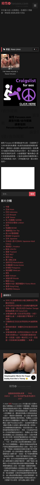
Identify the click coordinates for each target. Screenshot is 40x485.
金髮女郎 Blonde (12, 278)
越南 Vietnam (11, 276)
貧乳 (7, 273)
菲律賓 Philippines (13, 268)
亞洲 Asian (10, 209)
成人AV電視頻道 (12, 233)
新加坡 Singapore (13, 236)
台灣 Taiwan (10, 217)
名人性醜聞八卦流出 (14, 220)
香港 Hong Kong (12, 286)
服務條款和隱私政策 (16, 393)
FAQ (30, 393)
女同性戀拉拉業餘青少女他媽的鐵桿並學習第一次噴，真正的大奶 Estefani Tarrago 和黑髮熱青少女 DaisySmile (22, 308)
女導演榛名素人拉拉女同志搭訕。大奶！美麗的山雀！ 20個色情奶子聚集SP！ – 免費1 (22, 316)
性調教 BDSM (11, 228)
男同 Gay (9, 257)
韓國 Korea (10, 281)
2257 (20, 399)
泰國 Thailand (11, 252)
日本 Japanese (11, 239)
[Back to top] (33, 478)
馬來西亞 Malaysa (13, 289)
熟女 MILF (10, 254)
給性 (10, 404)
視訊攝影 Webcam (13, 270)
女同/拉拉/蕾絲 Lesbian (15, 223)
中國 (7, 207)
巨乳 (7, 225)
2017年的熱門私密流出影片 (25, 396)
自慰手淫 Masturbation (14, 262)
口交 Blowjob (11, 215)
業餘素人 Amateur (13, 247)
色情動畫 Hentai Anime (15, 265)
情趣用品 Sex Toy (12, 231)
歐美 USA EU (11, 249)
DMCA (7, 396)
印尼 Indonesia (11, 212)
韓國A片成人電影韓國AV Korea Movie (21, 284)
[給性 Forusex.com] (16, 4)
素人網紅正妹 (11, 260)
